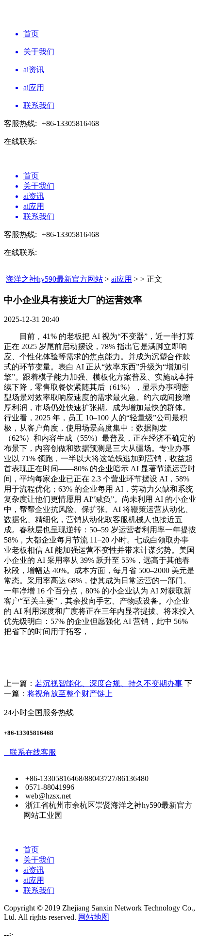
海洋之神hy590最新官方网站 (54, 279)
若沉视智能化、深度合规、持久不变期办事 (109, 683)
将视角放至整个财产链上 (70, 693)
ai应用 (121, 279)
